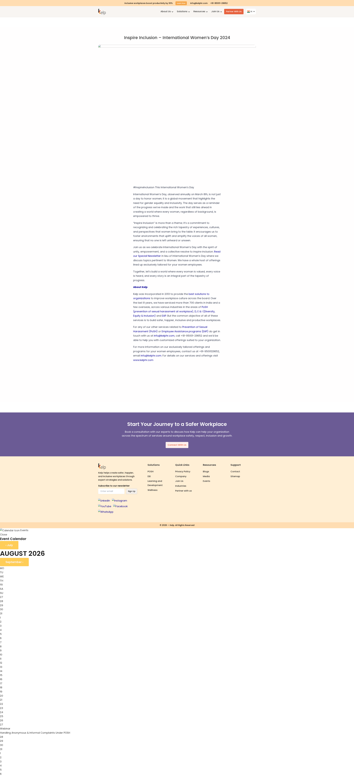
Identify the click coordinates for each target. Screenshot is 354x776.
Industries (180, 486)
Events (206, 481)
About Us (166, 11)
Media (206, 476)
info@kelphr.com (199, 3)
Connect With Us (177, 445)
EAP (163, 315)
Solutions (182, 11)
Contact (235, 471)
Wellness (153, 490)
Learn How (181, 3)
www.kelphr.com (143, 360)
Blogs (206, 471)
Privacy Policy (182, 471)
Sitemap (235, 476)
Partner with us (183, 490)
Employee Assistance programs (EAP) (185, 331)
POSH (150, 471)
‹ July (9, 545)
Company (180, 476)
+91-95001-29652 (219, 3)
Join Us (215, 11)
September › (14, 562)
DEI (149, 476)
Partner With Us (234, 11)
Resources (199, 11)
